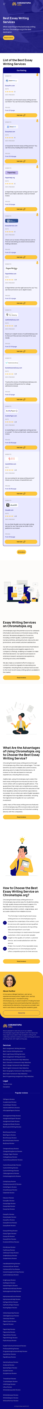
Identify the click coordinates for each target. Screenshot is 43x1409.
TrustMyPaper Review (10, 1381)
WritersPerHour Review (10, 1401)
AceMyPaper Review (9, 1105)
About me (21, 1013)
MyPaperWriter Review (10, 1302)
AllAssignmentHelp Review (12, 1116)
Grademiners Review (10, 1258)
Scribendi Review (8, 1365)
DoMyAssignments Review (12, 1176)
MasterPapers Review (10, 1286)
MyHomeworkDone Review (12, 1296)
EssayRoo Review (9, 1220)
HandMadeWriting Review (11, 1264)
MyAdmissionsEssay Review (12, 1288)
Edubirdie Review (8, 1193)
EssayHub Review (9, 1209)
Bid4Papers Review (9, 1135)
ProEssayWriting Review (11, 1349)
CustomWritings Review (11, 1171)
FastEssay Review (9, 1250)
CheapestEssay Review (11, 1149)
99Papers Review (9, 1099)
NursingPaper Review (10, 1308)
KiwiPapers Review (9, 1283)
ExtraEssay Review (9, 1247)
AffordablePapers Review (11, 1110)
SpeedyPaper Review (10, 1368)
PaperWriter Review (9, 1335)
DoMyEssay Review (9, 1181)
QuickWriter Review (9, 1354)
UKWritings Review (9, 1384)
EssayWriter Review (9, 1239)
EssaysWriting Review (10, 1231)
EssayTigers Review (9, 1233)
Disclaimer (6, 1087)
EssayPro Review (8, 1214)
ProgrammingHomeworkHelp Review (15, 1351)
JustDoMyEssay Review (11, 1275)
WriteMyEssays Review (10, 1395)
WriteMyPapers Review (10, 1398)
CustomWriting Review (10, 1168)
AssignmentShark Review (11, 1124)
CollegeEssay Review (10, 1157)
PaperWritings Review (10, 1338)
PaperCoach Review (9, 1321)
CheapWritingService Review (12, 1151)
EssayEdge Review (9, 1203)
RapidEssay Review (9, 1357)
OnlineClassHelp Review (11, 1313)
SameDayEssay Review (10, 1362)
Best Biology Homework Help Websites (16, 1060)
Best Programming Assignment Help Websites (18, 1076)
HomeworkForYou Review (11, 1269)
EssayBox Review (8, 1201)
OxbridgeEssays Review (11, 1316)
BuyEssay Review (8, 1143)
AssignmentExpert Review (11, 1118)
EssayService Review (10, 1223)
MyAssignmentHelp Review (12, 1291)
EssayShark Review (9, 1225)
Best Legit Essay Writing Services (14, 1054)
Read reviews (8, 38)
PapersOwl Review (9, 1332)
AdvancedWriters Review (11, 1108)
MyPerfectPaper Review (11, 1305)
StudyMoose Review (10, 1373)
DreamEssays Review (10, 1190)
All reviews (21, 552)
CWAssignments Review (11, 1173)
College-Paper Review (10, 1154)
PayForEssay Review (9, 1340)
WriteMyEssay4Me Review (11, 1390)
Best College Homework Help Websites (16, 1065)
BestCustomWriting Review (12, 1127)
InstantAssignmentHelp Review (13, 1272)
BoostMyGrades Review (11, 1140)
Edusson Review (8, 1198)
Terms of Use (7, 1084)
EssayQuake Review (9, 1217)
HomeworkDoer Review (11, 1266)
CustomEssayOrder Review (12, 1165)
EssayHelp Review (9, 1206)
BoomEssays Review (10, 1138)
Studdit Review (8, 1371)
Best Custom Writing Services (13, 1051)
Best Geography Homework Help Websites (17, 1071)
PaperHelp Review (9, 1329)
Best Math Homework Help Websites (15, 1074)
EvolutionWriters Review (11, 1242)
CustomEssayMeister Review (12, 1160)
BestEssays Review (9, 1132)
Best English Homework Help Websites (16, 1068)
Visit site (19, 115)
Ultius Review (7, 1387)
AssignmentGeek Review (11, 1121)
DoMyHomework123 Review (12, 1184)
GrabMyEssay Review (10, 1256)
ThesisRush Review (9, 1379)
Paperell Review (8, 1324)
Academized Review (9, 1102)
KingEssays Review (9, 1280)
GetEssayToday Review (11, 1253)
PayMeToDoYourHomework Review (14, 1346)
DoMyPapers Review (10, 1187)
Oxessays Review (9, 1318)
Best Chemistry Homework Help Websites (17, 1062)
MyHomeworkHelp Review (11, 1299)
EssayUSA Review (9, 1236)
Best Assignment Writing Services (14, 1048)
